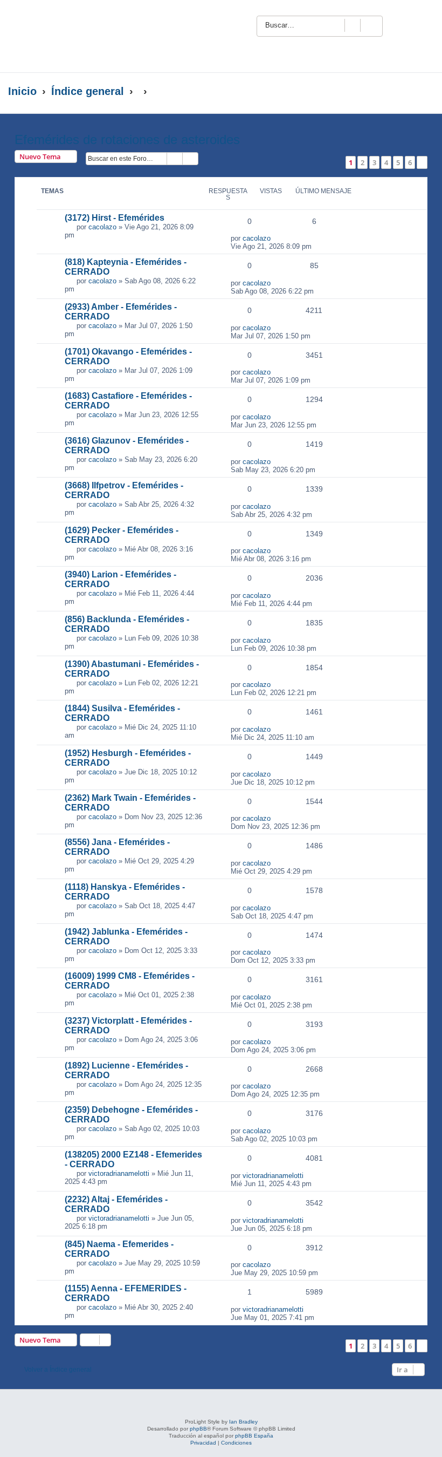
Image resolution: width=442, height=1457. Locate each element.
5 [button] (398, 162)
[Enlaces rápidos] (412, 92)
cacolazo (102, 227)
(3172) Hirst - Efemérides (114, 217)
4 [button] (386, 162)
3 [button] (374, 162)
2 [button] (362, 162)
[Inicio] (104, 36)
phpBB (198, 1429)
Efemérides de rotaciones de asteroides (127, 139)
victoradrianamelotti (118, 1173)
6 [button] (410, 162)
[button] (422, 162)
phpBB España (254, 1436)
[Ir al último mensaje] (276, 238)
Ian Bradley (243, 1422)
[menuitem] (419, 24)
